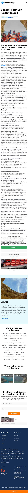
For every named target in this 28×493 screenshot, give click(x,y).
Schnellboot (18, 354)
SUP (19, 357)
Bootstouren (4, 17)
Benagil (6, 16)
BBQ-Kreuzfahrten (21, 333)
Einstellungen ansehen (14, 254)
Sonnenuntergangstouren (9, 357)
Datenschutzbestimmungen (20, 469)
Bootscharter (16, 336)
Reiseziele (4, 438)
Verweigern (14, 250)
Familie (5, 347)
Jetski (15, 347)
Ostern (20, 345)
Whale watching (15, 359)
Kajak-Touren (21, 347)
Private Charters (8, 352)
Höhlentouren (10, 17)
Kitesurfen (7, 350)
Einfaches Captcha (5, 417)
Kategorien (4, 440)
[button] (26, 236)
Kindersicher (13, 338)
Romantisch (16, 352)
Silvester (14, 350)
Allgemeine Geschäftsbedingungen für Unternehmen (19, 477)
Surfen (23, 357)
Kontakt (16, 440)
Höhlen (6, 338)
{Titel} (11, 256)
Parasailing (20, 350)
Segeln (22, 352)
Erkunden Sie (4, 435)
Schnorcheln (10, 354)
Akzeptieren (14, 247)
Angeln (10, 347)
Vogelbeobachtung (6, 336)
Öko (25, 345)
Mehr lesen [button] (5, 318)
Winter (22, 359)
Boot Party (23, 336)
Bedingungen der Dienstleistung (18, 473)
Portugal (15, 16)
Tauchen (4, 345)
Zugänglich (5, 333)
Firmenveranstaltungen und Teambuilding (14, 343)
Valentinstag (7, 359)
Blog (3, 443)
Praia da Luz (6, 375)
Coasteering (14, 340)
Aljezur (17, 375)
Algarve (2, 16)
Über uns (16, 435)
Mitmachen (16, 438)
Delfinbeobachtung (12, 345)
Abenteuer (12, 333)
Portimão (10, 16)
